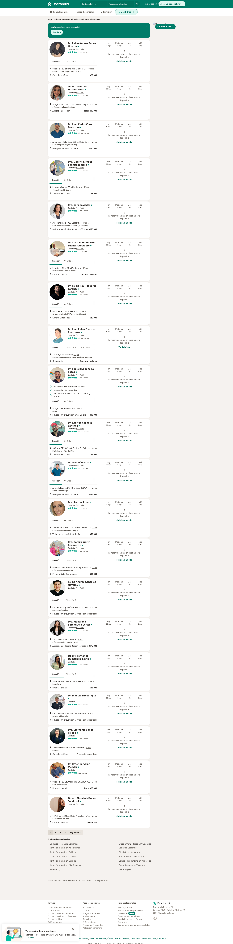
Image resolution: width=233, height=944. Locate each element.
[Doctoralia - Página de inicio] (63, 3)
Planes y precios (125, 907)
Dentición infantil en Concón (63, 856)
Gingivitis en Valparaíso (129, 852)
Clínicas (86, 910)
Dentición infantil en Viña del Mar (65, 847)
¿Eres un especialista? (170, 4)
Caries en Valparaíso (128, 847)
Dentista (57, 32)
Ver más (80, 49)
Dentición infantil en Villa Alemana (65, 865)
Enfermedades (69, 880)
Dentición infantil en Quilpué (63, 861)
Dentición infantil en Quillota (63, 852)
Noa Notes (126, 913)
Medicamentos (89, 916)
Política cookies (55, 919)
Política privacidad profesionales (62, 916)
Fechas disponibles (84, 12)
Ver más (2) (55, 869)
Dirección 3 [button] (85, 347)
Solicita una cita (124, 61)
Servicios (87, 919)
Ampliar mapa (164, 26)
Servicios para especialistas (130, 910)
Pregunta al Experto (92, 913)
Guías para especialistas (129, 916)
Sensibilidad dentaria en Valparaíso (135, 861)
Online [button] (70, 180)
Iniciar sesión (151, 4)
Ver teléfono (124, 347)
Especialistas (88, 907)
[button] (146, 27)
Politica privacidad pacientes (61, 913)
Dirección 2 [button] (71, 61)
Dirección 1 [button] (56, 61)
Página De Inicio (54, 880)
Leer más (29, 937)
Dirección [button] (55, 180)
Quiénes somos (55, 922)
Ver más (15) (125, 869)
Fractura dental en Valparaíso (132, 856)
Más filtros (127, 12)
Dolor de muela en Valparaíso (132, 865)
